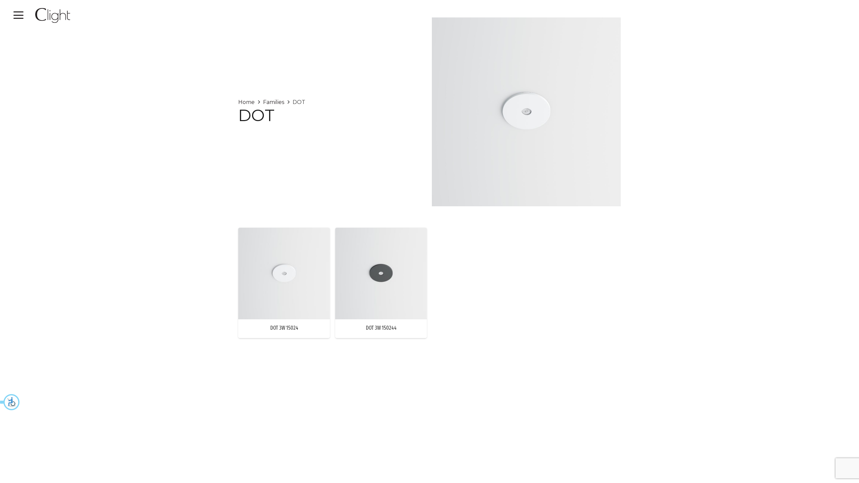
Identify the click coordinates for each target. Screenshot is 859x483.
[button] (10, 402)
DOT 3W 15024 (284, 328)
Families (273, 102)
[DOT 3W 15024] (284, 273)
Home (246, 102)
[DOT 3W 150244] (381, 273)
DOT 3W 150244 (381, 328)
